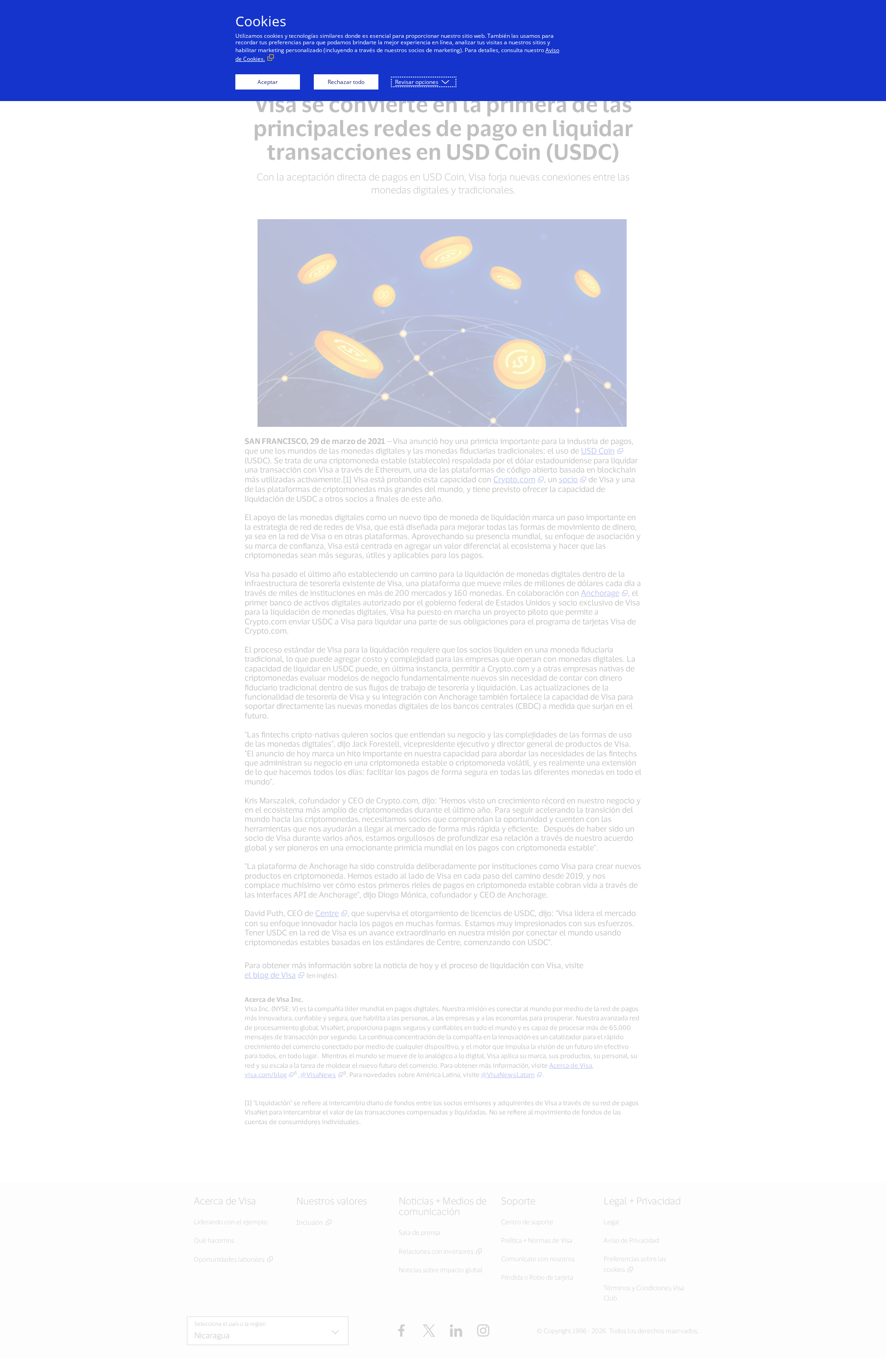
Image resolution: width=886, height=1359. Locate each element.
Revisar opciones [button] (416, 82)
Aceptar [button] (267, 82)
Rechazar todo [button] (346, 82)
